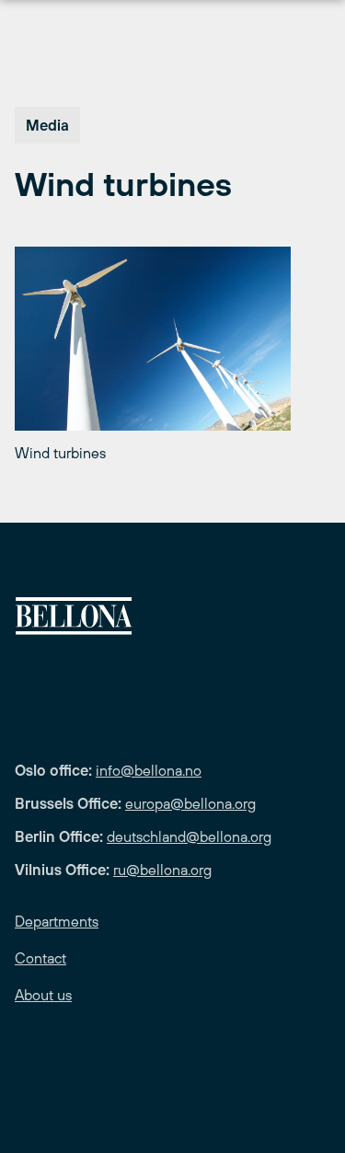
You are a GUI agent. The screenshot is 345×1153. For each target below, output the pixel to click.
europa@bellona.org (190, 803)
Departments (56, 921)
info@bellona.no (148, 770)
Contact (40, 958)
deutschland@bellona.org (189, 836)
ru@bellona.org (162, 869)
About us (43, 994)
